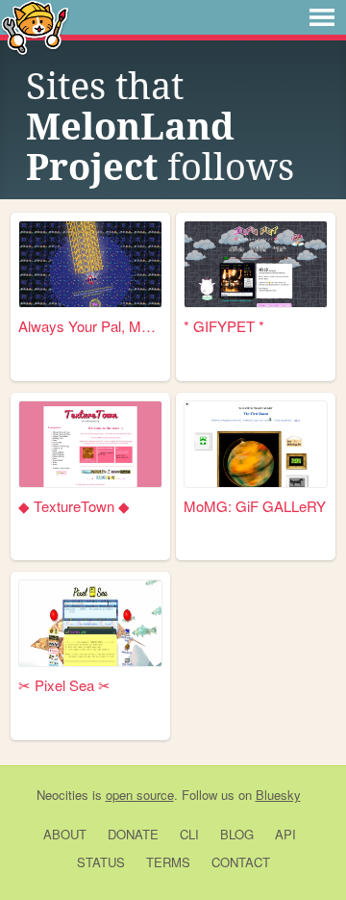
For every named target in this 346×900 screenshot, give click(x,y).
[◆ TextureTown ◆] (90, 444)
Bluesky (278, 794)
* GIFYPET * (224, 326)
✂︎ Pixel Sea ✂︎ (64, 685)
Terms (168, 862)
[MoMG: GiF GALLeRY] (256, 444)
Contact (240, 862)
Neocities (62, 794)
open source (140, 794)
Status (101, 862)
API (285, 834)
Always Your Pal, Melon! (90, 326)
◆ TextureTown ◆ (74, 506)
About (64, 834)
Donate (133, 834)
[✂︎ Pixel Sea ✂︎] (90, 623)
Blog (237, 834)
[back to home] (35, 26)
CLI (189, 834)
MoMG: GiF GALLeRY (255, 506)
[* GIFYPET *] (256, 264)
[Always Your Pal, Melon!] (90, 264)
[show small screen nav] (322, 17)
